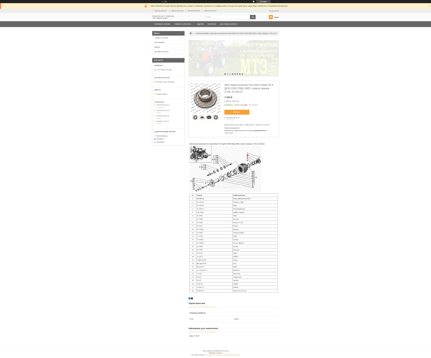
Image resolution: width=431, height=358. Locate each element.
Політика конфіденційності (231, 355)
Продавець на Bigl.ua (215, 353)
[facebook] (189, 299)
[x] (192, 299)
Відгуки (200, 24)
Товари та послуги (182, 24)
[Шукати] (253, 17)
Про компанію (159, 42)
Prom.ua (226, 351)
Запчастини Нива (202, 33)
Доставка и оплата (228, 24)
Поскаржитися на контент (214, 355)
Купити (237, 112)
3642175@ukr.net (162, 136)
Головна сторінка (162, 24)
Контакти (212, 24)
